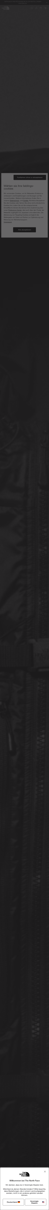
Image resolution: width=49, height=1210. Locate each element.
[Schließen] (45, 1171)
